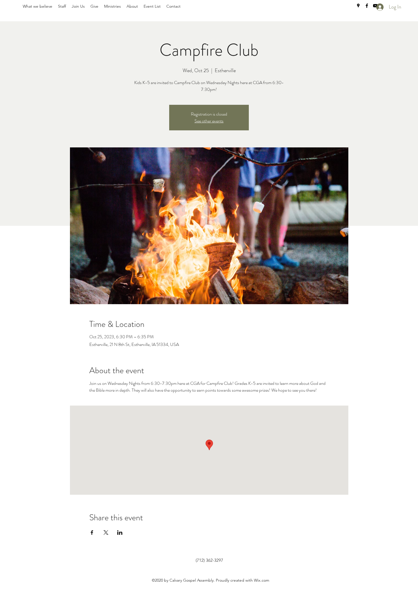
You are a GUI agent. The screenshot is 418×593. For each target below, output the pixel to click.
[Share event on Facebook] (92, 532)
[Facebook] (367, 6)
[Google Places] (358, 6)
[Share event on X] (106, 532)
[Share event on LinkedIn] (120, 532)
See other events (209, 121)
